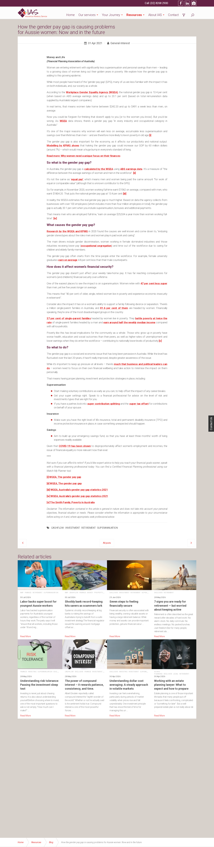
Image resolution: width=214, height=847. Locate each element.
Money (90, 593)
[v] (160, 340)
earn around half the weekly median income (129, 322)
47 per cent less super (154, 283)
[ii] (134, 172)
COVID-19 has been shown (75, 446)
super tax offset (139, 403)
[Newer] (191, 543)
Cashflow (73, 593)
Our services (87, 15)
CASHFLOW (57, 528)
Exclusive (114, 593)
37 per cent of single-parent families (69, 318)
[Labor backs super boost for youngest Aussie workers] (40, 599)
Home (70, 15)
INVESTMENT (72, 528)
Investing (32, 672)
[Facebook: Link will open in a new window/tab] (180, 3)
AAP (21, 593)
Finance (28, 593)
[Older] (23, 543)
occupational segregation (96, 245)
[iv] (55, 218)
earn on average (67, 260)
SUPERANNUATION (107, 528)
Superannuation (51, 593)
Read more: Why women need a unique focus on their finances (83, 155)
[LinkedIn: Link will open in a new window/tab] (187, 3)
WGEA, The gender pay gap (65, 477)
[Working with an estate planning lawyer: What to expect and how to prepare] (174, 678)
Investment (124, 593)
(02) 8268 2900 (159, 3)
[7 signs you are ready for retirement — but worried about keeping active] (174, 599)
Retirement (37, 593)
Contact (173, 15)
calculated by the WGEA (98, 169)
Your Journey (111, 15)
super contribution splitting (103, 403)
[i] (150, 135)
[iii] (124, 193)
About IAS (155, 15)
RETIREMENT (88, 528)
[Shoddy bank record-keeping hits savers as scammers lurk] (84, 599)
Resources (134, 15)
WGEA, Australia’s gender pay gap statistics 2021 (79, 489)
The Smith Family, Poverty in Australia (72, 502)
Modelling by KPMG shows (63, 145)
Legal (175, 674)
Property (98, 593)
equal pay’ (77, 179)
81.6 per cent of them (114, 308)
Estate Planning (158, 673)
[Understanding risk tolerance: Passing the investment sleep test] (40, 678)
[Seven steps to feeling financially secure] (129, 599)
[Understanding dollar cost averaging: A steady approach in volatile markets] (129, 678)
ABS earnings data (131, 169)
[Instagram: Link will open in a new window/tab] (193, 3)
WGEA (63, 120)
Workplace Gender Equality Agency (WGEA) (92, 92)
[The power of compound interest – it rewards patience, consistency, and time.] (84, 678)
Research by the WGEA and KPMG (67, 231)
